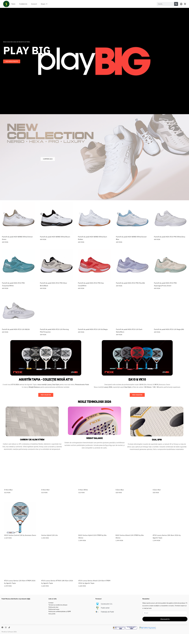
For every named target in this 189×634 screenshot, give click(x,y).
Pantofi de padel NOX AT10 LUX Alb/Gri (16, 329)
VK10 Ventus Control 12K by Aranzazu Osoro (20, 535)
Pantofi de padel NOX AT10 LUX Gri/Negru (93, 329)
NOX (28, 599)
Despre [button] (43, 4)
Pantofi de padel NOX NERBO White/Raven (55, 237)
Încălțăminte (23, 4)
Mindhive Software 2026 (9, 632)
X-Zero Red (156, 490)
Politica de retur (53, 607)
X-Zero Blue (120, 490)
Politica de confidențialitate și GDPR (60, 611)
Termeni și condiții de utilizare (58, 605)
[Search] (176, 4)
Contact (51, 603)
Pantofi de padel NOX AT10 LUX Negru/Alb (169, 329)
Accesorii (34, 4)
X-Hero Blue (8, 490)
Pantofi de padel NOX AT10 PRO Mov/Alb (130, 283)
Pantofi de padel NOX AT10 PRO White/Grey (169, 237)
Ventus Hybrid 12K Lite (49, 535)
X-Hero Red (45, 490)
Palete (13, 4)
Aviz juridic (52, 614)
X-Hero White (83, 490)
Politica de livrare (54, 609)
